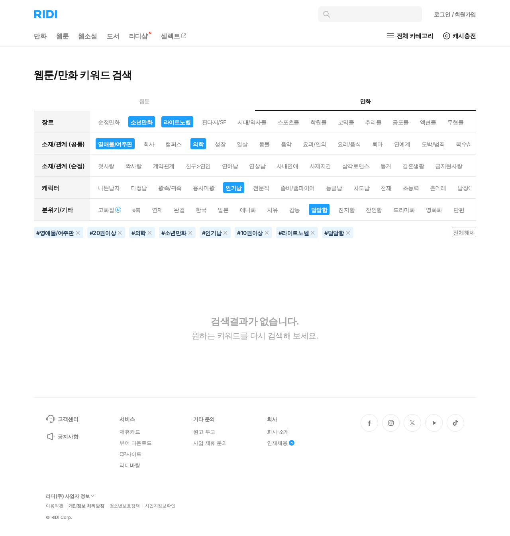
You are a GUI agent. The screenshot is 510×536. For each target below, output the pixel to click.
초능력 (411, 187)
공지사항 (68, 436)
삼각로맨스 (355, 165)
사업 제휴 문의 (210, 443)
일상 (242, 144)
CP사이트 (130, 454)
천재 (386, 187)
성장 (220, 144)
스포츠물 (288, 122)
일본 (223, 209)
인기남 (234, 187)
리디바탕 (130, 465)
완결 (179, 209)
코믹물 (346, 122)
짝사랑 (134, 165)
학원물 (318, 122)
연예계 (402, 144)
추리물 (373, 122)
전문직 (261, 187)
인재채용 (277, 443)
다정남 (139, 187)
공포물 (400, 122)
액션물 (428, 122)
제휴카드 (130, 431)
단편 (458, 209)
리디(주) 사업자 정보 (68, 496)
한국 (201, 209)
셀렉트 (170, 36)
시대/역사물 (251, 122)
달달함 (319, 209)
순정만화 (109, 122)
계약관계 (164, 165)
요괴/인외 (314, 144)
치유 (272, 209)
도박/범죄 (433, 144)
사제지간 (320, 165)
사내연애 (287, 165)
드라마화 (404, 209)
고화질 (106, 209)
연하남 (230, 165)
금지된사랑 (448, 165)
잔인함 (374, 209)
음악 (286, 144)
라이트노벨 (177, 122)
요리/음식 (349, 144)
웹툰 (62, 36)
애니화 (248, 209)
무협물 (455, 122)
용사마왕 (203, 187)
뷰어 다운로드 (136, 443)
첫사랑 (106, 165)
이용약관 (54, 506)
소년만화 (141, 122)
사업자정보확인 (160, 506)
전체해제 (464, 232)
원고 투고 (204, 431)
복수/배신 (467, 144)
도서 (113, 36)
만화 (40, 36)
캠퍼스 (173, 144)
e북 (136, 209)
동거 (386, 165)
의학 (198, 144)
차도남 (361, 187)
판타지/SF (214, 122)
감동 (294, 209)
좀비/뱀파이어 (297, 187)
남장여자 (468, 187)
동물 (264, 144)
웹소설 (87, 36)
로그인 (455, 14)
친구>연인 (198, 165)
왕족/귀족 (170, 187)
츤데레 (438, 187)
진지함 (346, 209)
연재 (157, 209)
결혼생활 (413, 165)
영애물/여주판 (115, 144)
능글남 (334, 187)
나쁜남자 (109, 187)
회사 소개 (278, 431)
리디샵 (138, 36)
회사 (148, 144)
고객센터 (68, 419)
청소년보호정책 (125, 506)
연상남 (257, 165)
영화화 (434, 209)
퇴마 (377, 144)
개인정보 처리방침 (86, 506)
